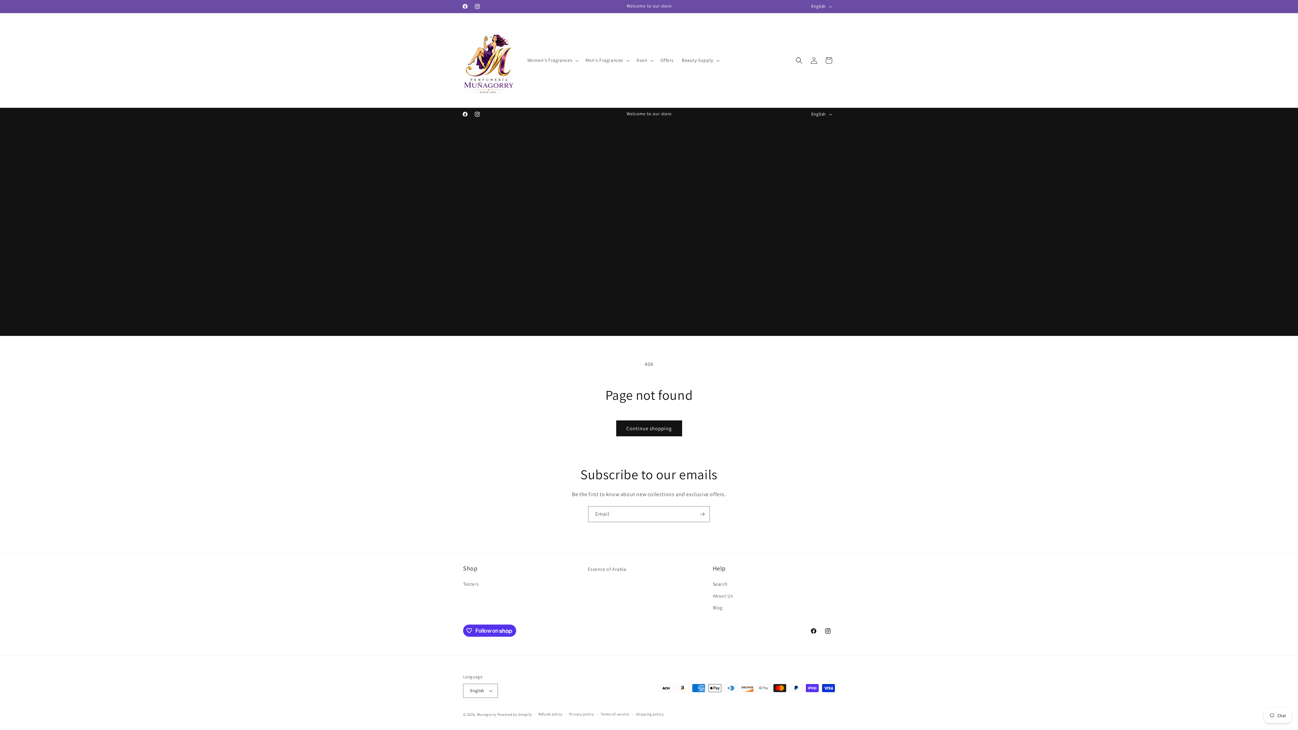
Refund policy (550, 714)
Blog (718, 608)
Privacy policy (581, 714)
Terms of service (615, 714)
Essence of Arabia (607, 569)
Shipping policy (650, 714)
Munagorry (486, 714)
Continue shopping (649, 428)
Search (720, 584)
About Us (723, 596)
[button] (552, 60)
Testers (471, 584)
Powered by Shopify (514, 714)
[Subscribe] (702, 514)
